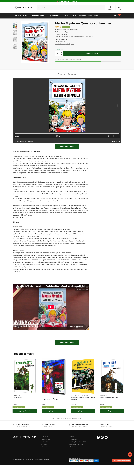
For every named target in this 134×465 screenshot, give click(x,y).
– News (71, 437)
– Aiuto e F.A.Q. (46, 439)
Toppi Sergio (74, 29)
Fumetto (57, 418)
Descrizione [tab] (72, 74)
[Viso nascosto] (25, 376)
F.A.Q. (119, 9)
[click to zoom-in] (35, 42)
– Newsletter (73, 439)
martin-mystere (76, 418)
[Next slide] (46, 42)
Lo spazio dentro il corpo (50, 399)
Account (110, 9)
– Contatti (44, 444)
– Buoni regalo (45, 447)
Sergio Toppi (64, 32)
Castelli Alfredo (64, 29)
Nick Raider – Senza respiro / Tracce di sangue (83, 398)
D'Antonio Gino (75, 395)
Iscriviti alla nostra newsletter (122, 460)
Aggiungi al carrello (92, 53)
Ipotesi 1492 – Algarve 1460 (109, 397)
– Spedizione (45, 442)
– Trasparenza (73, 447)
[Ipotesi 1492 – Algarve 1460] (112, 376)
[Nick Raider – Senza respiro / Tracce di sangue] (83, 376)
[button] (117, 15)
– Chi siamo (45, 437)
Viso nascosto (17, 397)
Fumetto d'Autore (66, 418)
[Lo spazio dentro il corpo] (54, 376)
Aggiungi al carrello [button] (25, 411)
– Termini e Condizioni (76, 444)
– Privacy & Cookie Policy (77, 442)
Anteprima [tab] (61, 74)
